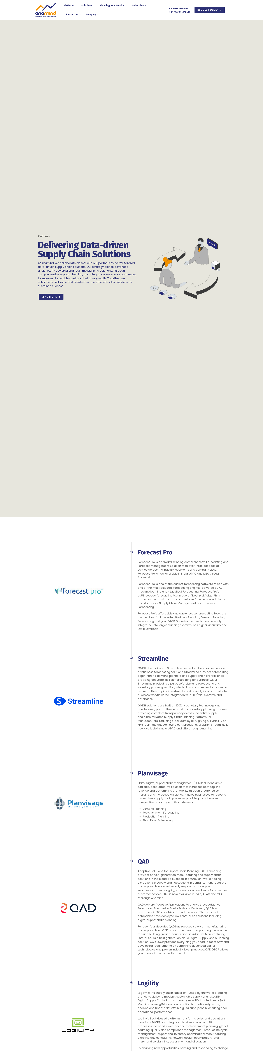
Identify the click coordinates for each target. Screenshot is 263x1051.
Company (91, 14)
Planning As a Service (112, 5)
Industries (138, 5)
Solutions (86, 5)
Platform (68, 5)
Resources (72, 14)
